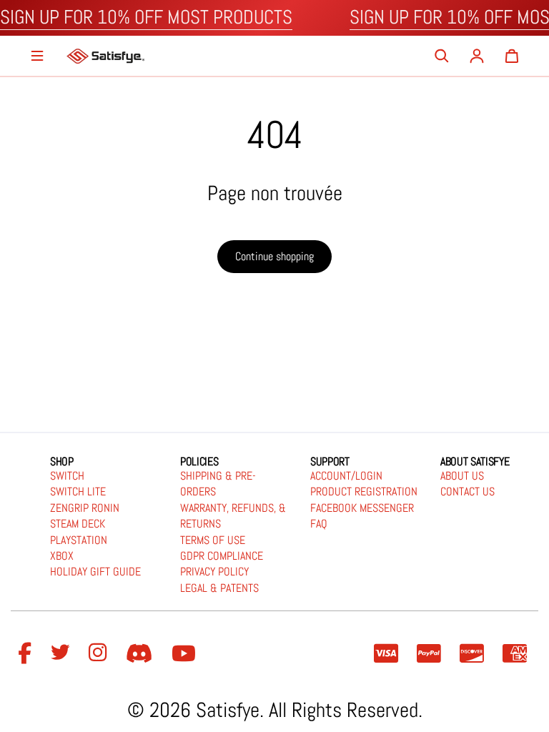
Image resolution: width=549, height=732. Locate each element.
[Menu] (37, 55)
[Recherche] (441, 55)
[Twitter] (62, 654)
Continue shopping (274, 256)
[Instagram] (100, 654)
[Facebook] (27, 654)
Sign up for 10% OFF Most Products (146, 17)
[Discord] (141, 654)
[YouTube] (186, 654)
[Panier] (511, 55)
